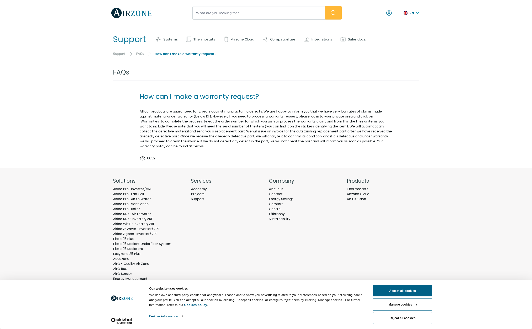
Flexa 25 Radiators (128, 248)
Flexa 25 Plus (123, 238)
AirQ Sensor (122, 273)
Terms (198, 146)
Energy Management (130, 278)
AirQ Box (120, 268)
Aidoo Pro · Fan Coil (128, 194)
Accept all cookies (402, 290)
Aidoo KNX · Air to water (132, 214)
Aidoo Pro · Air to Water (132, 199)
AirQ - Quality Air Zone (131, 263)
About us (276, 189)
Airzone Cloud (358, 194)
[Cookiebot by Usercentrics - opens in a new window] (121, 321)
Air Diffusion (356, 199)
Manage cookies (400, 304)
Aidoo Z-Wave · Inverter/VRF (136, 228)
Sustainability (279, 218)
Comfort (276, 204)
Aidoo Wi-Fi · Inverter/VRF (134, 223)
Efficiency (277, 214)
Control (275, 209)
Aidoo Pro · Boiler (126, 209)
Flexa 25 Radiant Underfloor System (142, 243)
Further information (163, 316)
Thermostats (357, 189)
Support (197, 199)
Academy (199, 189)
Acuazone (121, 258)
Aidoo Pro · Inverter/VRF (132, 189)
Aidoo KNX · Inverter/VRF (133, 218)
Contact (276, 194)
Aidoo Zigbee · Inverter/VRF (135, 233)
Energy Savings (281, 199)
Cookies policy (195, 305)
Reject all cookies (402, 318)
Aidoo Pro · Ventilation (131, 204)
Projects (197, 194)
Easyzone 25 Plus (126, 253)
